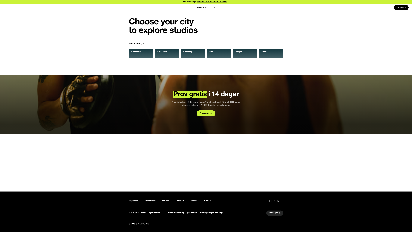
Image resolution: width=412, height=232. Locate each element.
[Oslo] (219, 53)
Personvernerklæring (175, 213)
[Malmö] (271, 53)
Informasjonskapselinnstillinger (211, 213)
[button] (6, 7)
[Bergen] (245, 53)
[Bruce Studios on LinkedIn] (270, 201)
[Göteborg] (193, 53)
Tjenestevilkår (191, 213)
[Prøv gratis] (401, 7)
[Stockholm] (167, 53)
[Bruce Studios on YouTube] (282, 201)
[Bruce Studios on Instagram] (274, 201)
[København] (141, 53)
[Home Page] (206, 7)
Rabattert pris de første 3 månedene (213, 2)
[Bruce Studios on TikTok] (278, 201)
